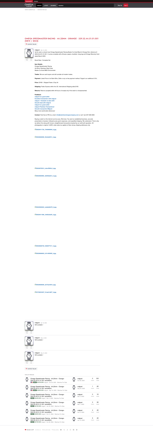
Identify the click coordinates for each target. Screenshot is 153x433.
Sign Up (120, 5)
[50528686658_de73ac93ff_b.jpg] (45, 285)
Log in (126, 5)
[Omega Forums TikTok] (67, 429)
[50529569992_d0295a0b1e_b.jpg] (45, 176)
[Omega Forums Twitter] (64, 429)
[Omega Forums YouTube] (61, 429)
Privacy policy (55, 430)
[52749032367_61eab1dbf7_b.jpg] (45, 292)
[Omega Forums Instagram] (70, 429)
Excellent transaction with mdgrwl (45, 99)
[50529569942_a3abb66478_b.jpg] (45, 207)
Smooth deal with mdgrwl (43, 103)
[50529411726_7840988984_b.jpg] (45, 130)
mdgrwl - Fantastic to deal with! (45, 101)
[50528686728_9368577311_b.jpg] (45, 246)
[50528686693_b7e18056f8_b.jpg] (45, 253)
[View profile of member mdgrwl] (29, 56)
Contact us (38, 430)
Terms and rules (46, 430)
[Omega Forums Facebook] (74, 429)
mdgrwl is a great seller (42, 105)
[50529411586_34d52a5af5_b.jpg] (45, 215)
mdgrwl (37, 50)
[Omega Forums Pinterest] (77, 429)
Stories (36, 1)
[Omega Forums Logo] (29, 5)
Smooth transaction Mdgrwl (43, 109)
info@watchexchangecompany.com (67, 115)
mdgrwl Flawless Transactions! (44, 107)
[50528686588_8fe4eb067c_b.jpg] (45, 137)
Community (29, 1)
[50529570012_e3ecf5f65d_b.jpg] (45, 168)
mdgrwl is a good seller (42, 97)
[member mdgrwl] (27, 379)
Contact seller (32, 44)
